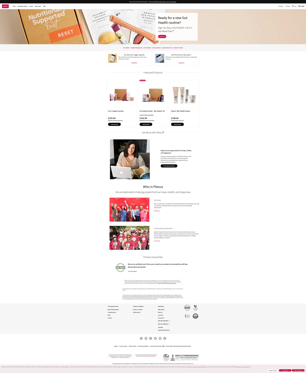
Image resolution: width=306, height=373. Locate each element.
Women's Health (178, 48)
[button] (120, 306)
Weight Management (136, 48)
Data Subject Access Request (241, 367)
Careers (110, 318)
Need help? (161, 306)
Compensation (112, 312)
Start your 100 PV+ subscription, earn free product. (162, 2)
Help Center (161, 309)
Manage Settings (273, 370)
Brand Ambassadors (113, 309)
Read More (157, 211)
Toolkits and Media (138, 306)
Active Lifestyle (156, 48)
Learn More (157, 241)
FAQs (109, 315)
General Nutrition (167, 48)
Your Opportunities (169, 166)
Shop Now (162, 36)
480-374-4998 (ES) (163, 324)
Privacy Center (123, 346)
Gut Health (126, 48)
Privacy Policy (133, 346)
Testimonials (136, 312)
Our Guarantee (132, 271)
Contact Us (161, 318)
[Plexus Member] (187, 358)
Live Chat (160, 315)
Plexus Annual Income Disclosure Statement (167, 283)
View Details (114, 124)
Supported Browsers (163, 330)
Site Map (160, 327)
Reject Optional (298, 370)
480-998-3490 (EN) (163, 321)
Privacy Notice (64, 367)
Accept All (285, 370)
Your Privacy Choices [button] (156, 346)
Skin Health (147, 48)
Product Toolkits (137, 309)
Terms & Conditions (143, 346)
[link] (287, 6)
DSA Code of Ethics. (152, 356)
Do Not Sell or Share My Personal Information (178, 346)
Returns (160, 312)
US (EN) (302, 6)
